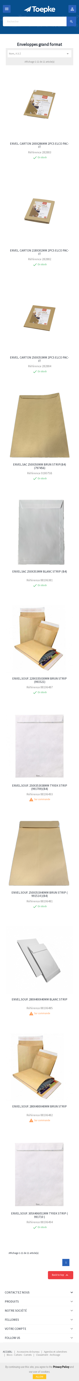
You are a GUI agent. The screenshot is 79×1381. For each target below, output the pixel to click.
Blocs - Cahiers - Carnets (19, 1354)
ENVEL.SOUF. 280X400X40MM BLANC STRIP (39, 999)
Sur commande (42, 799)
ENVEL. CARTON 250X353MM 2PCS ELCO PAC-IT (39, 359)
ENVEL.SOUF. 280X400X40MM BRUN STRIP (39, 1106)
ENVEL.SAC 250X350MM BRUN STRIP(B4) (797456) (39, 466)
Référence (34, 152)
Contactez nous (17, 1292)
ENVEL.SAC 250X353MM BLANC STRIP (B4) (39, 571)
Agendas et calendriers (55, 1351)
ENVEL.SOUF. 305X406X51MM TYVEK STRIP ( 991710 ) (39, 1215)
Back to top (60, 1275)
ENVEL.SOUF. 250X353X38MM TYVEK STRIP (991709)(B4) (39, 787)
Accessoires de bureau (28, 1351)
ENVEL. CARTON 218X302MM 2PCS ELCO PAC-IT (39, 252)
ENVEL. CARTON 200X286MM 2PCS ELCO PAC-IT (39, 145)
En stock (42, 157)
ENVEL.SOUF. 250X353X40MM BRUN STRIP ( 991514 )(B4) (40, 894)
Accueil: (7, 1351)
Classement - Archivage (48, 1354)
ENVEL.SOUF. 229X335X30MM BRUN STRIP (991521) (39, 680)
